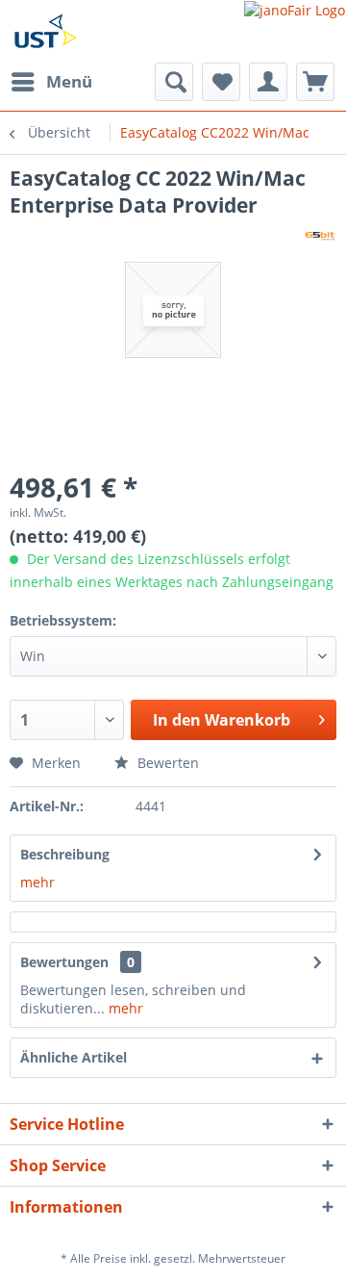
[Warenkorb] (315, 82)
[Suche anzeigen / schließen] (174, 82)
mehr (37, 882)
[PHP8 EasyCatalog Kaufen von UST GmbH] (45, 31)
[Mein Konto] (268, 82)
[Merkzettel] (221, 82)
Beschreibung (65, 854)
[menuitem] (51, 82)
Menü (69, 81)
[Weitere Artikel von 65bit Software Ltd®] (319, 235)
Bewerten (166, 763)
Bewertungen (64, 962)
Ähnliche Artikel (73, 1057)
